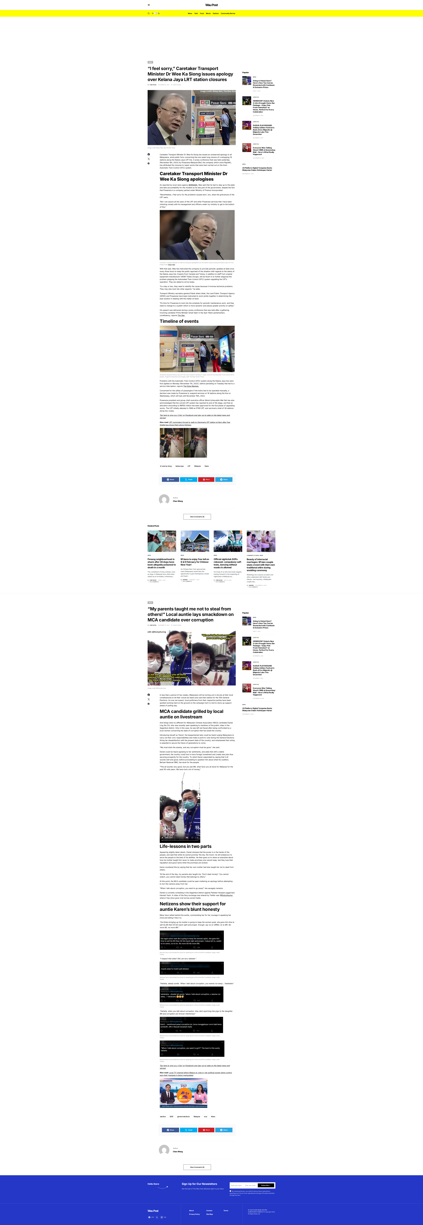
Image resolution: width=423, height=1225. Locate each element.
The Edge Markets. (191, 386)
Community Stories (253, 555)
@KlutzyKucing (226, 895)
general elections (183, 1116)
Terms (226, 1210)
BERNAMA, (193, 185)
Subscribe (265, 1185)
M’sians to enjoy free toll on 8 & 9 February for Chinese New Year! (195, 562)
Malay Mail (171, 264)
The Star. (181, 315)
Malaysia (197, 466)
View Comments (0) (197, 517)
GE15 (171, 1116)
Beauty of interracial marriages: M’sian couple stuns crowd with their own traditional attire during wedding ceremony (261, 565)
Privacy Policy (194, 1214)
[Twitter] (157, 1217)
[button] (149, 5)
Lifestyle (256, 97)
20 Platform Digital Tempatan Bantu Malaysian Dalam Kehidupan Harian (257, 169)
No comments (154, 581)
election (163, 1116)
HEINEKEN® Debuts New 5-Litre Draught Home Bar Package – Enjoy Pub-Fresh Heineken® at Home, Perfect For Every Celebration (264, 106)
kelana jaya (180, 466)
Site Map (209, 1214)
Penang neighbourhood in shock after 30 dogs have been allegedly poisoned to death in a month (162, 563)
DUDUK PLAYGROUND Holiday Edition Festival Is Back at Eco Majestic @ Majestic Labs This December (263, 129)
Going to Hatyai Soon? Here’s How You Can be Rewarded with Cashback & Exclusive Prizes (264, 84)
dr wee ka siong (166, 466)
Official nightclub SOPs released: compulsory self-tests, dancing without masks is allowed (228, 563)
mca (205, 1116)
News (150, 62)
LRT (189, 466)
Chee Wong (178, 501)
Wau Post (211, 5)
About (191, 1210)
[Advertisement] (211, 37)
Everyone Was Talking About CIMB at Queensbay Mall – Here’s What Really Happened (264, 151)
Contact (209, 1210)
